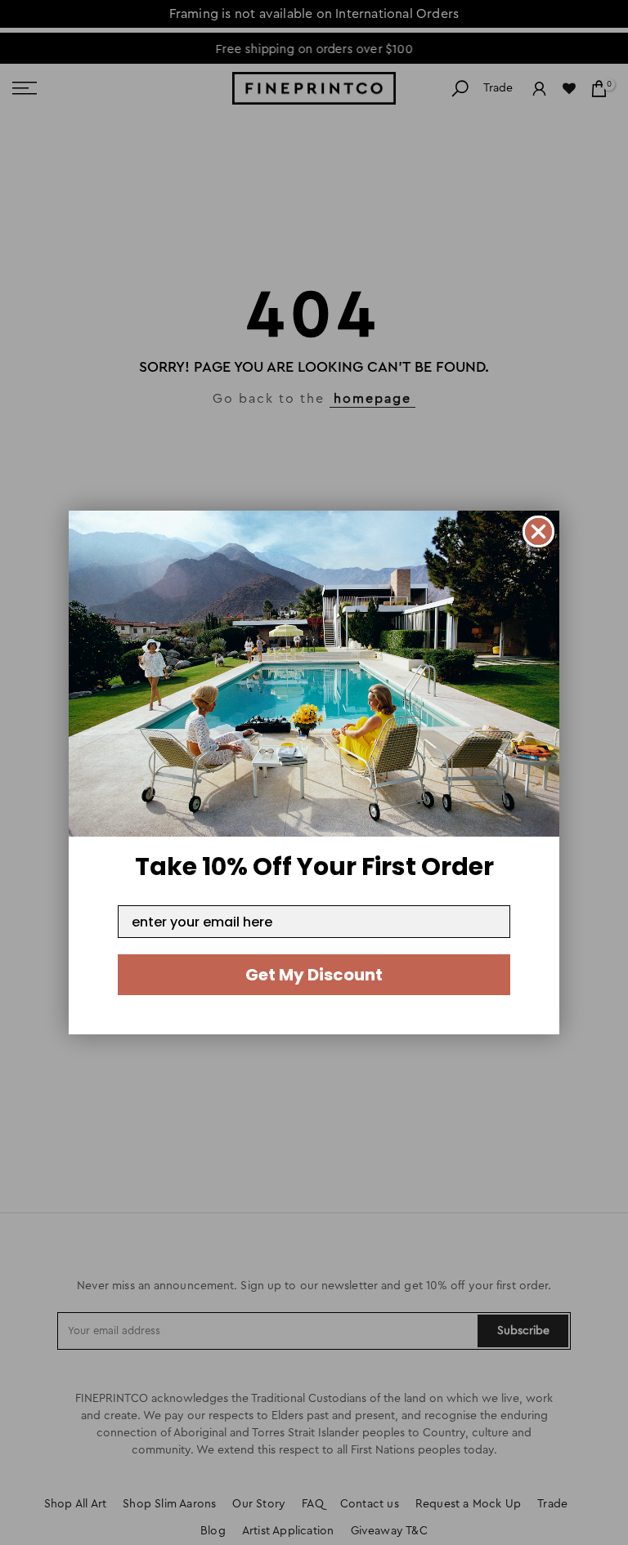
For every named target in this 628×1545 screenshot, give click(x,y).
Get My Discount (314, 974)
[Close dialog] (538, 531)
